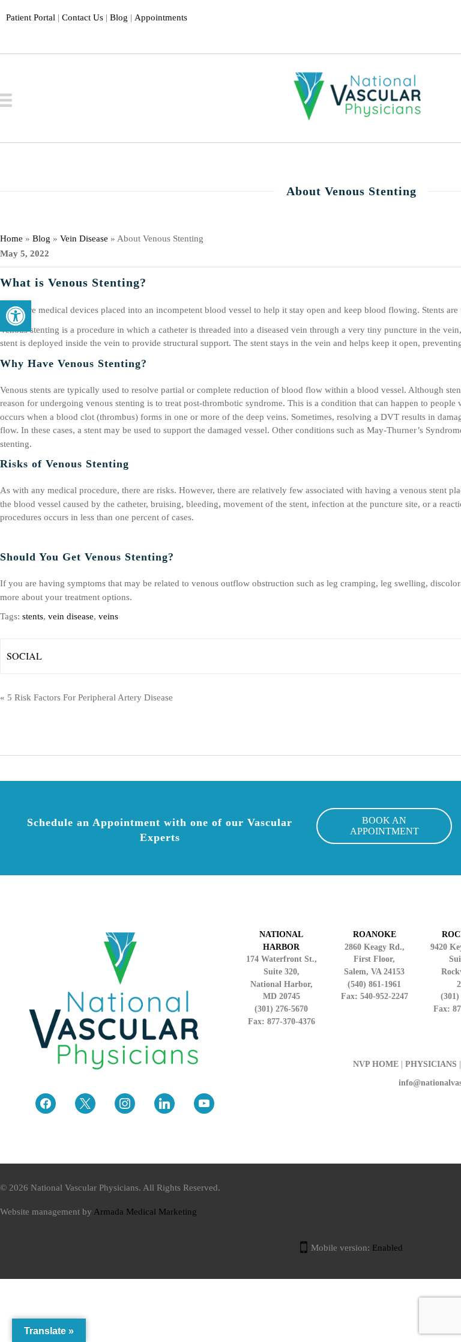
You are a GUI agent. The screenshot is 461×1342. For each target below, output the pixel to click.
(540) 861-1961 (374, 984)
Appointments (160, 17)
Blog (119, 17)
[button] (15, 316)
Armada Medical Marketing (145, 1211)
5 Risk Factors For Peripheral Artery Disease (90, 697)
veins (108, 616)
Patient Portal (30, 17)
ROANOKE (374, 934)
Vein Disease (84, 238)
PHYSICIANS (431, 1064)
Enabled (387, 1247)
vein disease (71, 616)
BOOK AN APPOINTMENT (384, 825)
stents (32, 616)
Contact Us (82, 17)
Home (11, 238)
